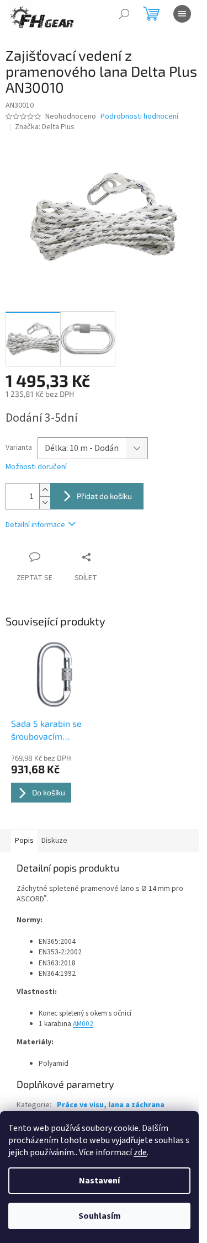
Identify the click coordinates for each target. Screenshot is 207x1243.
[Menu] (182, 14)
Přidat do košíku (104, 496)
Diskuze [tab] (54, 840)
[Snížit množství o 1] (44, 502)
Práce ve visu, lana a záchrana (110, 1105)
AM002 (83, 1023)
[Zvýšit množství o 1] (44, 490)
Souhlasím (99, 1216)
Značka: (45, 126)
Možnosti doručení (36, 467)
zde (140, 1152)
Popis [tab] (24, 840)
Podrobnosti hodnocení (139, 116)
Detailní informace (35, 524)
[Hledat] (124, 14)
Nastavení (99, 1181)
